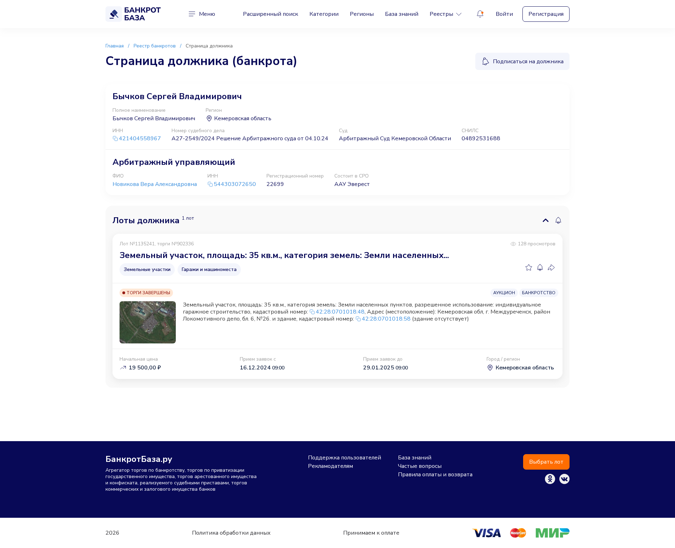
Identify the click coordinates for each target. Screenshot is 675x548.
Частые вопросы (420, 466)
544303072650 (235, 184)
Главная (114, 46)
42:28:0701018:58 (386, 319)
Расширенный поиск (270, 14)
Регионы (362, 14)
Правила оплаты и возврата (435, 474)
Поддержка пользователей (344, 457)
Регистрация (546, 14)
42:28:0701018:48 (340, 312)
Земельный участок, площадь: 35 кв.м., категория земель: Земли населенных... (284, 255)
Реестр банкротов (155, 46)
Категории (324, 14)
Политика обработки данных (231, 532)
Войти (504, 14)
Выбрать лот (546, 462)
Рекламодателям (330, 466)
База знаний (401, 14)
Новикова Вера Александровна (154, 184)
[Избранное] (529, 267)
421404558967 (140, 138)
